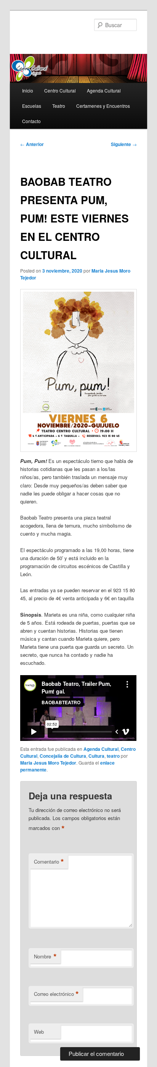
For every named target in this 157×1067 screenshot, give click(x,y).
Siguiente (124, 144)
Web (39, 1031)
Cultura (96, 755)
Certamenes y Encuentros (103, 105)
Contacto (31, 121)
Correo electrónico (56, 994)
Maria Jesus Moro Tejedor (48, 762)
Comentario (49, 862)
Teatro (58, 105)
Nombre (45, 956)
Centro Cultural (60, 90)
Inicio (27, 90)
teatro (113, 755)
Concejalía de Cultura (63, 755)
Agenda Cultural (104, 90)
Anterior (32, 144)
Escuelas (31, 105)
